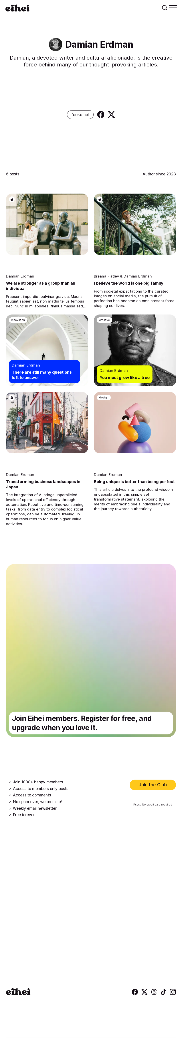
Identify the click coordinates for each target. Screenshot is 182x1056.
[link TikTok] (163, 993)
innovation (18, 320)
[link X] (111, 114)
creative (104, 320)
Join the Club (153, 784)
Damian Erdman (20, 276)
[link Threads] (154, 993)
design (103, 397)
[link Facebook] (100, 114)
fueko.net (80, 114)
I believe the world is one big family (128, 283)
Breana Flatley (106, 276)
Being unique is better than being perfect (134, 481)
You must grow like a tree (125, 377)
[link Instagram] (173, 993)
